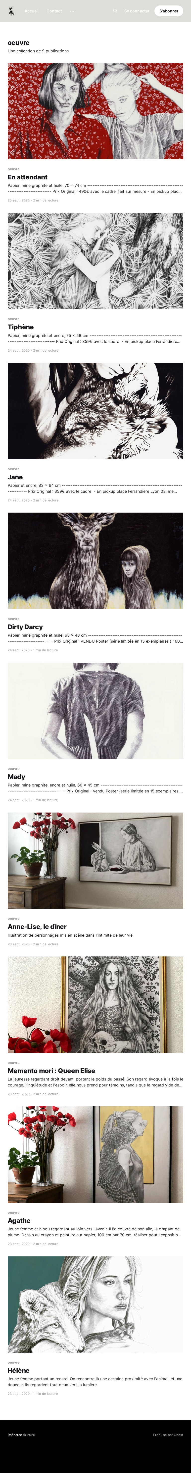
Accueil (32, 10)
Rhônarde (15, 1435)
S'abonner (168, 10)
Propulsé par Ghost (168, 1435)
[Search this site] (115, 11)
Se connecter (136, 10)
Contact (54, 10)
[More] (72, 11)
